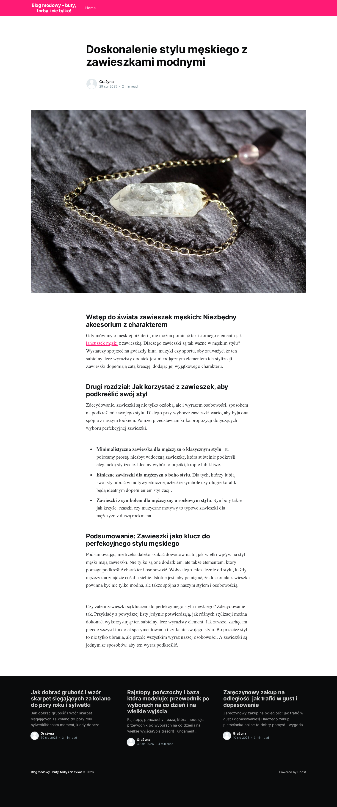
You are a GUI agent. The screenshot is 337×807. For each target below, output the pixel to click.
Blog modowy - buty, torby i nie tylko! (54, 8)
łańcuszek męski (102, 343)
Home (90, 8)
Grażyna (106, 81)
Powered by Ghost (292, 772)
